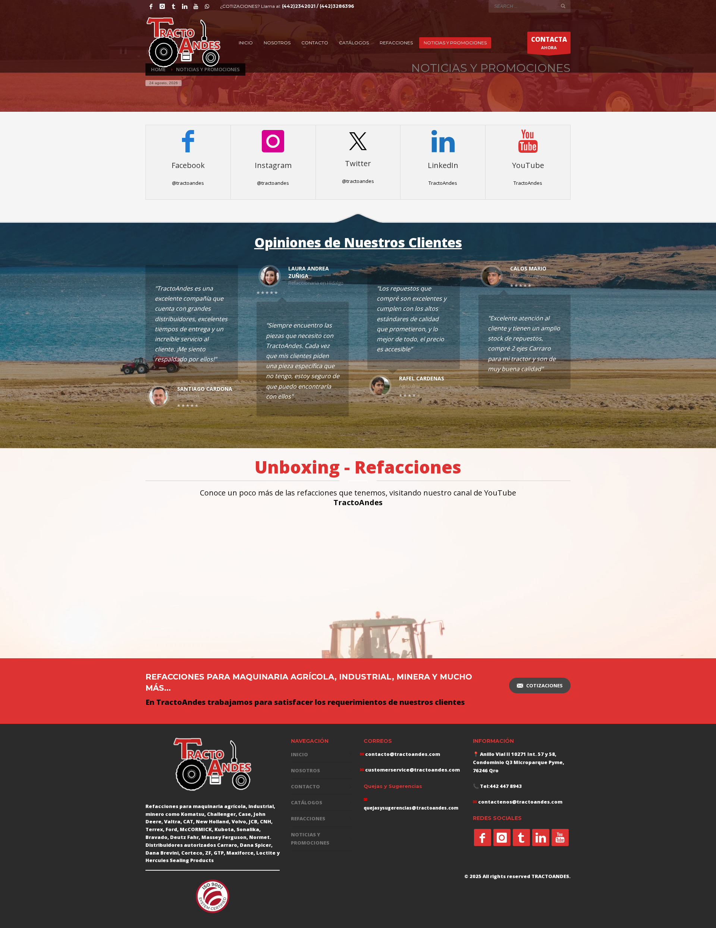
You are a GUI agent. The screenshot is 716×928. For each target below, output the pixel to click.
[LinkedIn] (184, 6)
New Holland (212, 821)
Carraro (227, 845)
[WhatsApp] (207, 6)
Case (244, 814)
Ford (171, 829)
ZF (208, 852)
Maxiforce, (240, 852)
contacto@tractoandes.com (400, 754)
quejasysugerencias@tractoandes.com (411, 808)
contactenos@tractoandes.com (520, 801)
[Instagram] (162, 6)
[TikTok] (173, 6)
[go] (563, 6)
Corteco (191, 852)
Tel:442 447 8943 (501, 786)
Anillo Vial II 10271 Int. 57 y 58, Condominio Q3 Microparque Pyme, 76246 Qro (518, 762)
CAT (188, 821)
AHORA (549, 42)
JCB (253, 821)
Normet (259, 837)
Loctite (266, 852)
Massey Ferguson (223, 837)
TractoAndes (358, 502)
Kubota (224, 829)
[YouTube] (195, 6)
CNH (265, 821)
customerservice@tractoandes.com (412, 769)
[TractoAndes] (482, 837)
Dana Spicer (255, 845)
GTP (219, 852)
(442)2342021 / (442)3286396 (318, 6)
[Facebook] (151, 6)
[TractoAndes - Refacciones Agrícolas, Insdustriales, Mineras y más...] (212, 764)
